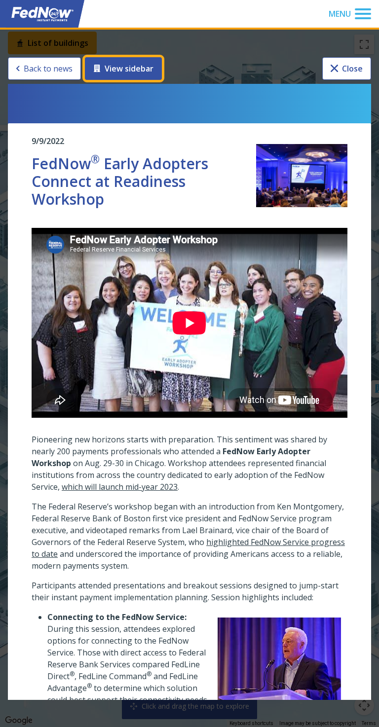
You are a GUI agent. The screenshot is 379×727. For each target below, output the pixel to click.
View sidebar (129, 68)
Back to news (48, 68)
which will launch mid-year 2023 (120, 486)
